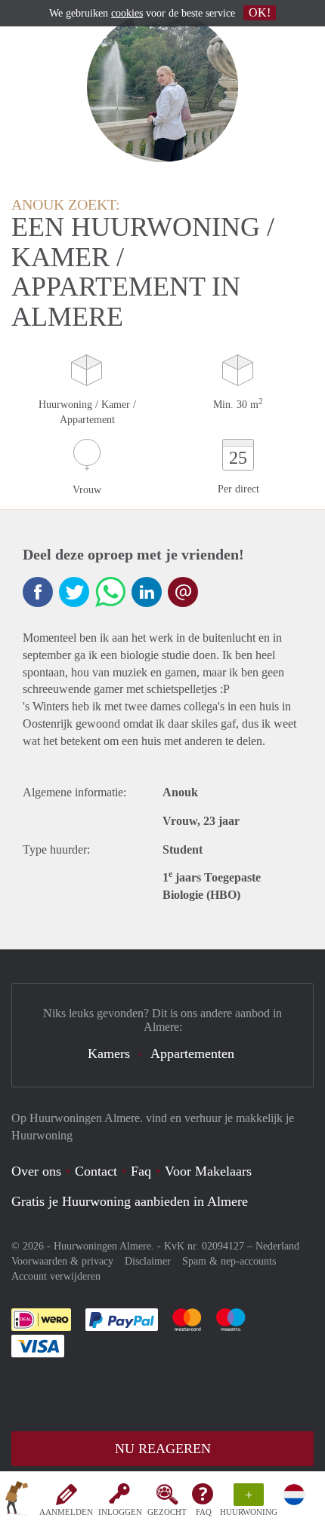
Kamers (109, 1053)
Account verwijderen (56, 1276)
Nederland (277, 1246)
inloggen (120, 1511)
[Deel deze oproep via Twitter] (74, 592)
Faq (141, 1171)
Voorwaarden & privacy (62, 1261)
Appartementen (192, 1053)
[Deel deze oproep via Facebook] (38, 592)
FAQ (204, 1511)
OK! (260, 12)
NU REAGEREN (163, 1448)
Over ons (36, 1171)
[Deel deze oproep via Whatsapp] (110, 592)
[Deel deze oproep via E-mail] (183, 592)
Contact (96, 1171)
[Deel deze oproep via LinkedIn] (147, 592)
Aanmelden (66, 1511)
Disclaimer (148, 1261)
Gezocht (167, 1511)
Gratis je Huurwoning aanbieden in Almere (129, 1201)
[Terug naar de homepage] (16, 1500)
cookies (127, 13)
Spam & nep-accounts (229, 1261)
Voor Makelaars (208, 1171)
